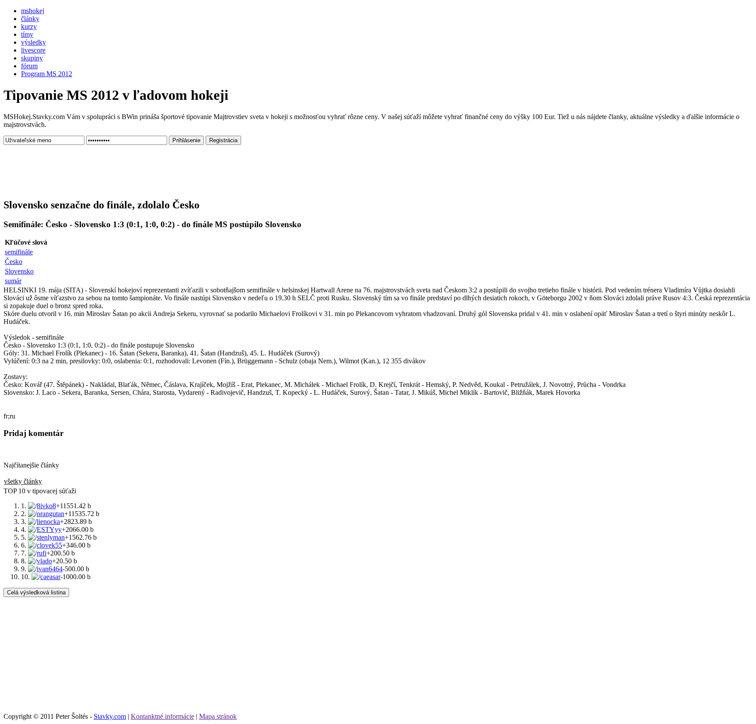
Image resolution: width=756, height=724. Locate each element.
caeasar (50, 576)
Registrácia (223, 140)
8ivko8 (46, 506)
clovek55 (49, 545)
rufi (41, 553)
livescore (33, 50)
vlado (44, 561)
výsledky (33, 42)
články (30, 18)
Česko (13, 261)
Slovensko (19, 271)
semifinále (19, 252)
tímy (27, 34)
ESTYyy (49, 529)
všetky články (23, 481)
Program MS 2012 (46, 73)
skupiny (32, 58)
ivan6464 (50, 569)
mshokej (32, 10)
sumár (13, 281)
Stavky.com (110, 716)
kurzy (29, 26)
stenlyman (51, 537)
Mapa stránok (218, 716)
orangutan (50, 513)
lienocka (48, 521)
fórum (29, 66)
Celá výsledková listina (36, 592)
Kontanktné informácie (162, 716)
